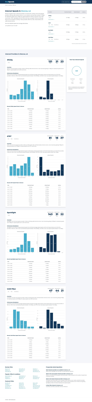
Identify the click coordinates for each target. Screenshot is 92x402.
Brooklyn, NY (7, 383)
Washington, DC (22, 388)
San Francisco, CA (36, 385)
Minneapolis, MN (36, 386)
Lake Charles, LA (22, 376)
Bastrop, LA (7, 368)
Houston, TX (7, 386)
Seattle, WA (21, 383)
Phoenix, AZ (21, 384)
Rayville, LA (35, 368)
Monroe (14, 5)
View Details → (51, 19)
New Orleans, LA (36, 377)
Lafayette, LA (7, 378)
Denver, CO (21, 385)
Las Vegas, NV (35, 388)
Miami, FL (35, 384)
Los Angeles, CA (8, 385)
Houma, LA (7, 377)
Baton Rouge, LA (8, 376)
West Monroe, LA (36, 371)
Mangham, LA (21, 370)
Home (6, 5)
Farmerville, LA (22, 368)
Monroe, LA (35, 376)
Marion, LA (21, 371)
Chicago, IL (7, 384)
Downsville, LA (8, 371)
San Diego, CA (22, 386)
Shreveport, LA (36, 378)
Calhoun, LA (7, 370)
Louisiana (10, 5)
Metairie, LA (21, 378)
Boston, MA (35, 383)
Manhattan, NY (8, 388)
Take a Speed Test (65, 1)
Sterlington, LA (36, 370)
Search (83, 1)
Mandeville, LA (22, 377)
